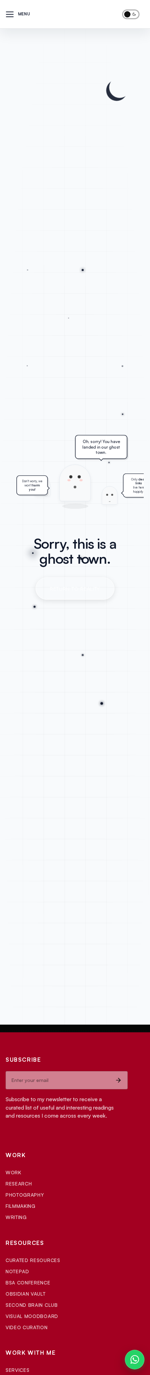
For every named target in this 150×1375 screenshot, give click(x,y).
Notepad (17, 1271)
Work (13, 1172)
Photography (25, 1195)
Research (19, 1184)
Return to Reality (75, 588)
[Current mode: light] (131, 14)
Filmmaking (21, 1206)
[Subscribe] (118, 1080)
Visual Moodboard (32, 1316)
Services (17, 1370)
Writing (16, 1217)
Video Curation (27, 1327)
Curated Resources (33, 1260)
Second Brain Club (32, 1305)
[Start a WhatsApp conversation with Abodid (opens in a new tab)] (134, 1359)
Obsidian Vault (26, 1294)
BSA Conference (28, 1282)
